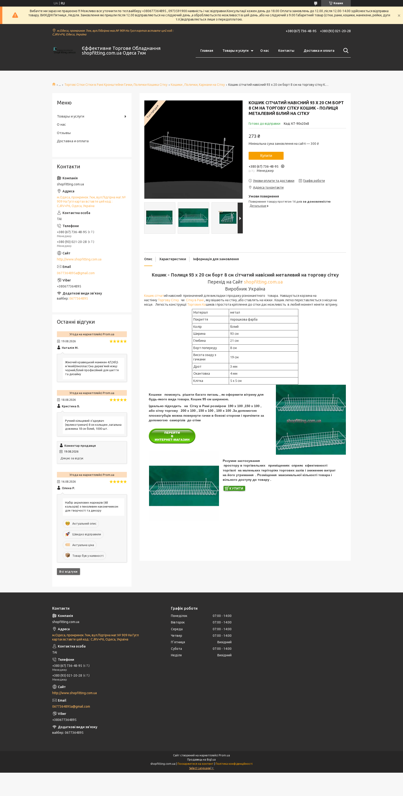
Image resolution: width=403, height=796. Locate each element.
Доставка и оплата (319, 50)
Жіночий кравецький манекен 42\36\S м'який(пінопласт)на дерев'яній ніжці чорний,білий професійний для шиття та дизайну (92, 368)
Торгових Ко (196, 304)
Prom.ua (224, 755)
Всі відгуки (68, 571)
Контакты (286, 50)
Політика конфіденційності (234, 763)
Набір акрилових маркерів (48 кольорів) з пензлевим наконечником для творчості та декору (91, 506)
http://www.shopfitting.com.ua (79, 259)
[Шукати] (345, 50)
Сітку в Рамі (195, 300)
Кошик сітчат (154, 296)
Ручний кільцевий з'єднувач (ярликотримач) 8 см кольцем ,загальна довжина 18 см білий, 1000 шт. (93, 424)
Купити (266, 156)
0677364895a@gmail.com (76, 273)
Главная (206, 50)
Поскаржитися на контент (195, 763)
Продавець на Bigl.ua (201, 759)
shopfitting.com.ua (263, 281)
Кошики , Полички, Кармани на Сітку (198, 85)
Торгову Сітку (168, 300)
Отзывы (64, 133)
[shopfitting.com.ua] (64, 51)
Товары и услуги (235, 50)
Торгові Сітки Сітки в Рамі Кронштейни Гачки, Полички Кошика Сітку (115, 85)
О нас (264, 50)
